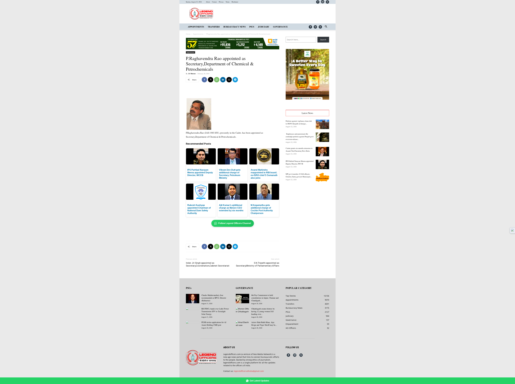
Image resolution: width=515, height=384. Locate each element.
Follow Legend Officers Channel (234, 223)
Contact (214, 2)
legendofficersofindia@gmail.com (249, 371)
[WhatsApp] (216, 79)
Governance (280, 26)
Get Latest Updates (259, 381)
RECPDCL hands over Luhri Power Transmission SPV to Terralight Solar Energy (215, 311)
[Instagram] (322, 1)
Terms (227, 2)
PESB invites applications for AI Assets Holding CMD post (213, 323)
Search (323, 39)
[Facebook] (317, 2)
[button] (326, 27)
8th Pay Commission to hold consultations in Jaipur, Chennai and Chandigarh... (265, 298)
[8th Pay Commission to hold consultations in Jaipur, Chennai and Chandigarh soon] (242, 298)
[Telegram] (235, 79)
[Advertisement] (232, 91)
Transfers (214, 26)
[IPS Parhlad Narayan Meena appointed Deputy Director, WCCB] (322, 164)
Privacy (221, 2)
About (208, 2)
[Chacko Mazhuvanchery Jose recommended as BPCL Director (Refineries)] (192, 298)
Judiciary (263, 26)
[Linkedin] (223, 79)
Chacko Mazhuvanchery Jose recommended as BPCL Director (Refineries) (213, 298)
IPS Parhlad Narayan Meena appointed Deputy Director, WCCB (200, 172)
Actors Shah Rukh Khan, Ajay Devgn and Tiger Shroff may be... (264, 323)
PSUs (251, 26)
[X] (327, 2)
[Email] (229, 79)
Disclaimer (235, 2)
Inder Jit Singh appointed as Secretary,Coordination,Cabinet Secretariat (207, 264)
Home (188, 34)
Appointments (196, 26)
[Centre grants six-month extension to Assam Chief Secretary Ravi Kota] (322, 151)
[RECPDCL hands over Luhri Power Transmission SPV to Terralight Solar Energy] (192, 312)
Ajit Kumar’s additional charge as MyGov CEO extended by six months (231, 208)
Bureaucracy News (234, 26)
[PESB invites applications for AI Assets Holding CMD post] (192, 325)
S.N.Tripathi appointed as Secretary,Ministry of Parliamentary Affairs (257, 264)
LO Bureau (192, 74)
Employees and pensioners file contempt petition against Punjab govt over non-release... (300, 136)
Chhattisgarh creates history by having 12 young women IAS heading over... (263, 311)
